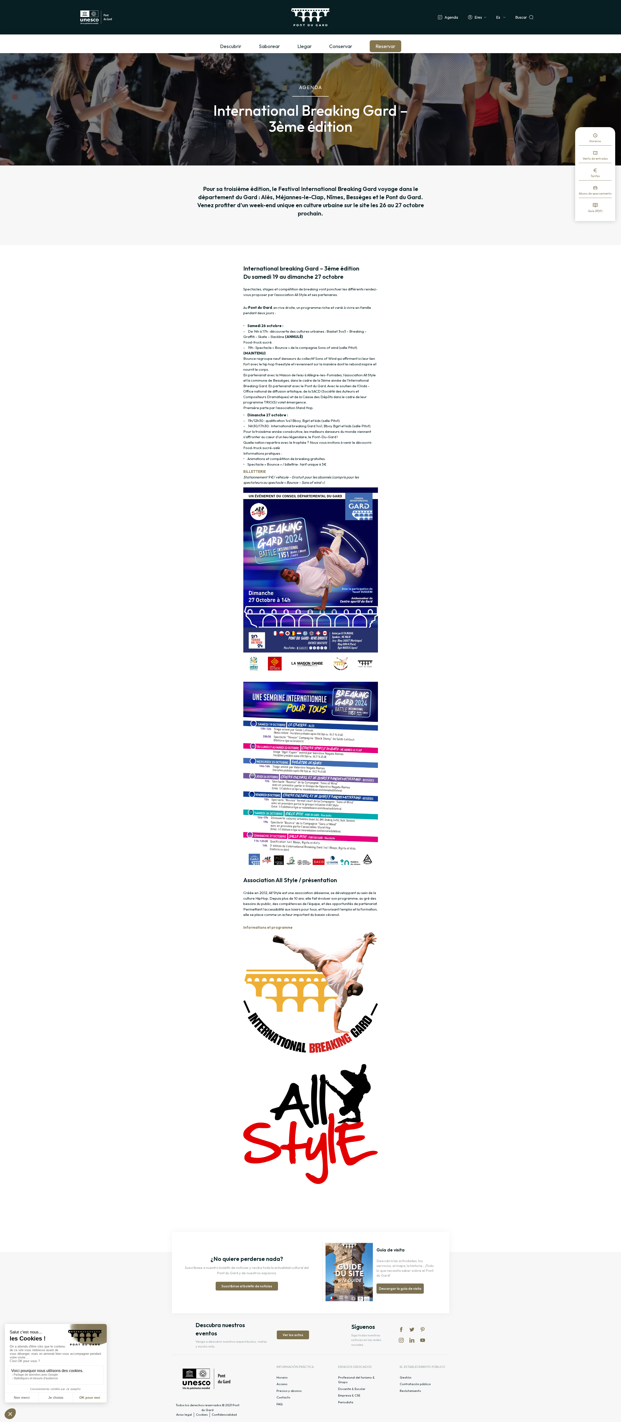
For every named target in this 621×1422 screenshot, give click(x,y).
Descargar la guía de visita (400, 1288)
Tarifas (595, 176)
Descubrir (230, 46)
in (401, 1340)
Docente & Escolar (351, 1389)
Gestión (405, 1377)
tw (412, 1329)
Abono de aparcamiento (595, 193)
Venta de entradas (595, 158)
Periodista (345, 1402)
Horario (282, 1377)
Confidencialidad (224, 1414)
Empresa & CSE (349, 1395)
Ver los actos (293, 1335)
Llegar (304, 46)
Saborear (269, 46)
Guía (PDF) (595, 211)
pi (422, 1329)
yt (422, 1340)
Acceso (282, 1384)
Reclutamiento (410, 1391)
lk (412, 1340)
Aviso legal (184, 1414)
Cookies (202, 1414)
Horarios (595, 141)
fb (401, 1329)
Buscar (521, 17)
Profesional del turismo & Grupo (356, 1379)
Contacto (283, 1397)
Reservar (385, 46)
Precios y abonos (289, 1391)
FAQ (280, 1404)
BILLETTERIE (254, 471)
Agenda (451, 17)
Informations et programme (268, 927)
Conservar (340, 46)
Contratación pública (415, 1384)
